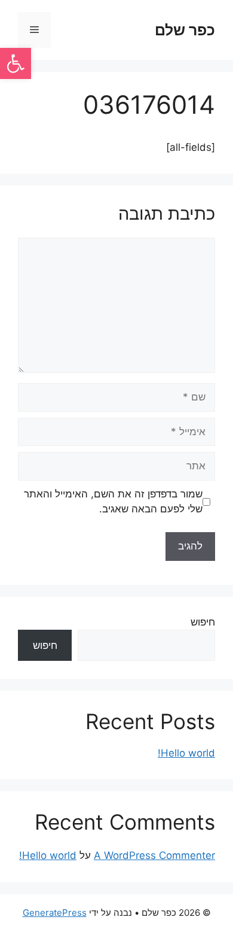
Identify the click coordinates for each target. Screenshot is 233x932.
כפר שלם (185, 30)
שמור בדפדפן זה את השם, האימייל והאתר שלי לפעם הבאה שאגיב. (113, 501)
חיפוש (203, 622)
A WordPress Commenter (154, 855)
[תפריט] (34, 30)
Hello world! (186, 753)
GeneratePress (55, 912)
